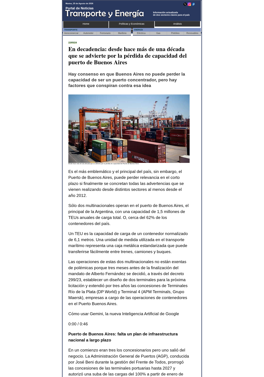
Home (86, 23)
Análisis (177, 23)
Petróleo (175, 33)
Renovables (192, 33)
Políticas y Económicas (131, 23)
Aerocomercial (71, 33)
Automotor (88, 33)
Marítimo (122, 33)
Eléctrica (141, 33)
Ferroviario (105, 33)
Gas (158, 33)
